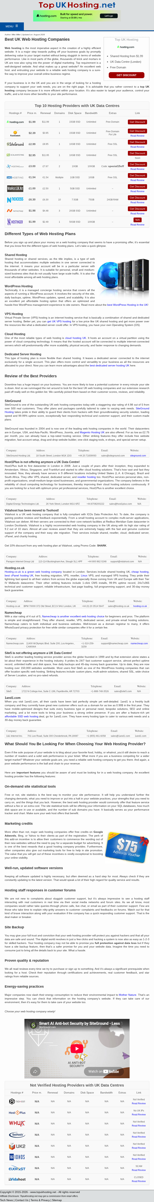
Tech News (6, 1200)
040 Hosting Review (15, 177)
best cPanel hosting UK (19, 575)
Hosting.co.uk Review (15, 166)
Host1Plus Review (17, 1112)
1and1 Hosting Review (17, 1157)
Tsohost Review (17, 1101)
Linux (84, 575)
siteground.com (138, 455)
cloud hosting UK (75, 337)
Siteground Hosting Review (15, 144)
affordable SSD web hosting (21, 716)
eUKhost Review (17, 1168)
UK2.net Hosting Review (17, 1146)
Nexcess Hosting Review (15, 199)
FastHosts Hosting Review (17, 1134)
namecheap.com (139, 643)
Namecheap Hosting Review (15, 211)
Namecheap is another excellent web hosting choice (73, 616)
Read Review (137, 135)
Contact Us (21, 1200)
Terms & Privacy (40, 1200)
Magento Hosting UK (92, 432)
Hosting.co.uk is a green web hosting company (33, 571)
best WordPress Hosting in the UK (127, 304)
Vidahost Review (17, 1179)
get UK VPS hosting (59, 321)
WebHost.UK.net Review (15, 188)
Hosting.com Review (15, 122)
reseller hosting (86, 476)
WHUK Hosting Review (17, 1123)
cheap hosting (140, 571)
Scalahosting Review (15, 155)
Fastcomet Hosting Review (15, 133)
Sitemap (57, 1200)
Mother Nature (127, 994)
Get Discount (127, 75)
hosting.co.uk (140, 606)
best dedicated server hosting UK (109, 365)
